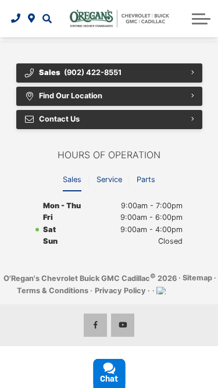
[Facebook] (95, 325)
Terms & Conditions (52, 290)
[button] (46, 19)
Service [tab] (109, 179)
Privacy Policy (120, 290)
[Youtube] (122, 325)
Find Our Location (70, 95)
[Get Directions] (31, 19)
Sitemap (197, 277)
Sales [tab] (72, 179)
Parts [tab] (146, 179)
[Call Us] (16, 19)
